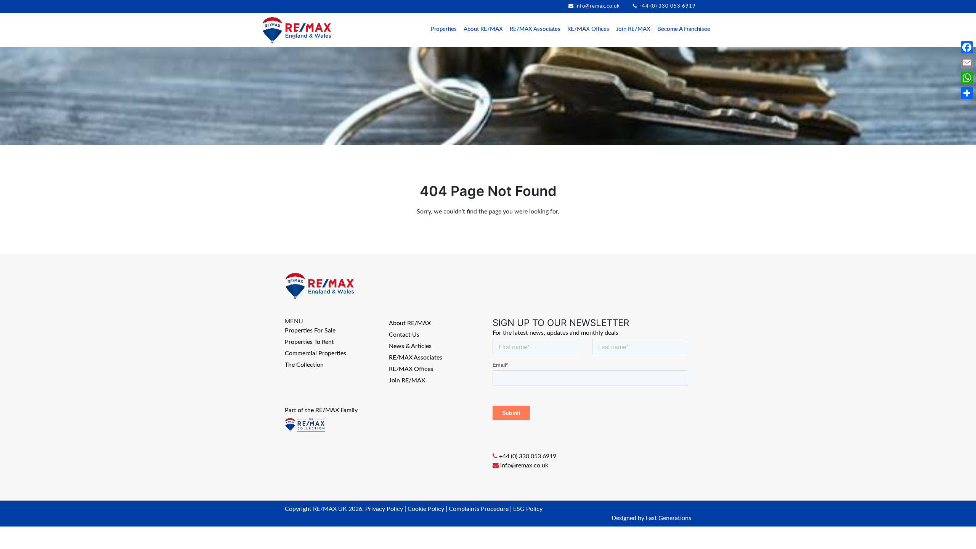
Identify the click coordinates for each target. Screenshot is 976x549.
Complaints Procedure (479, 509)
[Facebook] (966, 47)
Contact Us (404, 335)
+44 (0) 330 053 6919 (667, 6)
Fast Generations (668, 518)
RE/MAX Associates (535, 29)
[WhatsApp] (966, 77)
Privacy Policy (384, 509)
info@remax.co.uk (597, 6)
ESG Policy (528, 509)
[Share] (966, 93)
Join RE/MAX (633, 29)
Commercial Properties (315, 353)
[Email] (966, 62)
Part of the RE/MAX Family (321, 410)
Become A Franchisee (683, 29)
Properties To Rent (309, 342)
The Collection (304, 365)
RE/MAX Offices (588, 29)
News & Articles (410, 346)
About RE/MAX (483, 29)
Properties (444, 29)
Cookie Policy (426, 509)
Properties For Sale (310, 330)
